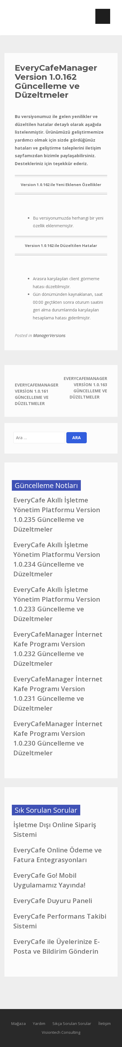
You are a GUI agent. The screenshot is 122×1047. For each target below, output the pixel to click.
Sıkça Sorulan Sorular (71, 1023)
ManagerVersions (49, 335)
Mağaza (18, 1023)
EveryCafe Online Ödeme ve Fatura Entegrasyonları (57, 854)
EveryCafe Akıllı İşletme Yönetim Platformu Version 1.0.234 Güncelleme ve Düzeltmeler (56, 559)
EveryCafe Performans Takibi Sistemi (59, 921)
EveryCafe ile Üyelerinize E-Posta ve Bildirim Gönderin (56, 946)
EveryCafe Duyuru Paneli (52, 900)
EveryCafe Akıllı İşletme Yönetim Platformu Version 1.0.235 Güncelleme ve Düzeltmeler (56, 514)
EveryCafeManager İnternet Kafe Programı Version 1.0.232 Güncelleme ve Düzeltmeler (57, 649)
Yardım (39, 1023)
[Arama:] (39, 437)
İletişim (104, 1023)
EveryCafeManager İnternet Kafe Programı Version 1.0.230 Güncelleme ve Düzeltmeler (57, 738)
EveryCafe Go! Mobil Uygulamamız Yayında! (49, 880)
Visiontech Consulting (61, 1032)
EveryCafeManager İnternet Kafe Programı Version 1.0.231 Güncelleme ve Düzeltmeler (57, 693)
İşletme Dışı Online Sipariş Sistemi (54, 829)
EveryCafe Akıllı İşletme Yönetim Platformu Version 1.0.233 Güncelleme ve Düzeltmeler (56, 604)
